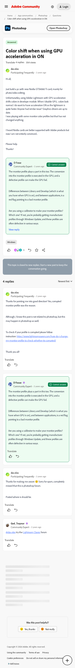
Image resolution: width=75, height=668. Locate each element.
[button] (6, 7)
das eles (15, 68)
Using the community (16, 652)
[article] (37, 329)
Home (10, 15)
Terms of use (34, 652)
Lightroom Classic (31, 532)
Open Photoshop (58, 27)
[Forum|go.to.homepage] (25, 6)
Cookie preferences (15, 658)
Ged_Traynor (17, 523)
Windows (11, 242)
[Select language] (52, 6)
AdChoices (14, 663)
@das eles (11, 532)
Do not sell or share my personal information (46, 658)
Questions (57, 15)
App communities (25, 15)
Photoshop (42, 15)
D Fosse (17, 162)
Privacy (45, 652)
